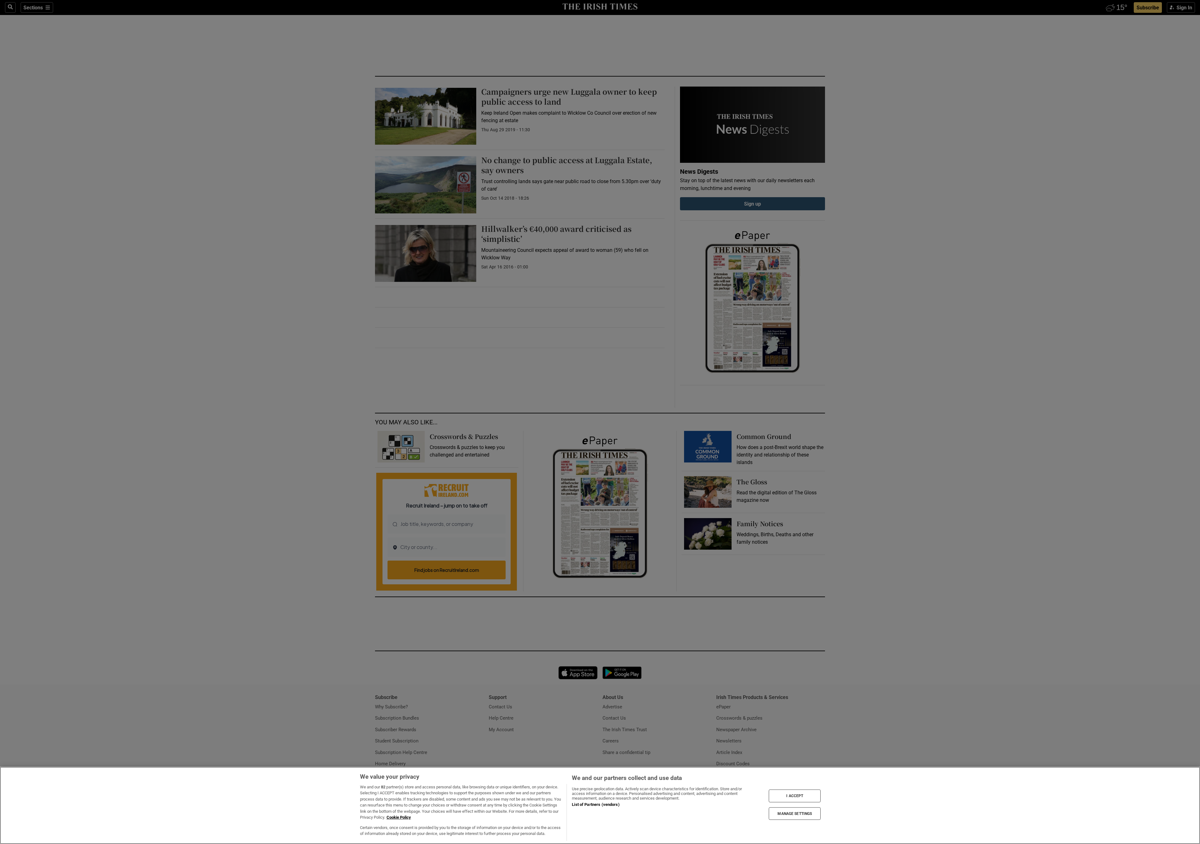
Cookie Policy (399, 817)
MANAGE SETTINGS (795, 813)
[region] (600, 805)
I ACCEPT (794, 796)
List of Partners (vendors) (595, 804)
